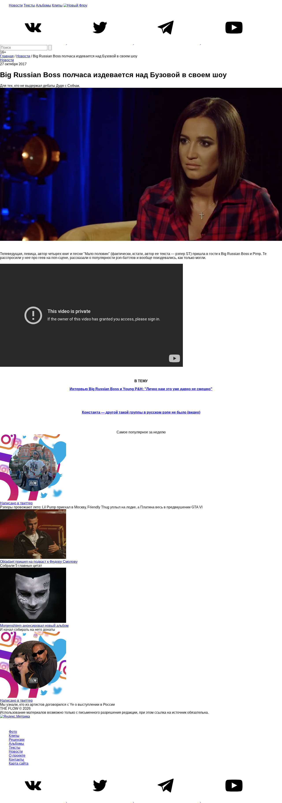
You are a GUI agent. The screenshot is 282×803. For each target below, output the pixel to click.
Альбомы (43, 5)
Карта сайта (18, 763)
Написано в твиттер (16, 503)
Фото (13, 732)
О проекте (17, 755)
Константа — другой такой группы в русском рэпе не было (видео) (141, 412)
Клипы (57, 5)
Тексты (29, 5)
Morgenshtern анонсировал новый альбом (34, 625)
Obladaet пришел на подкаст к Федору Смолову (39, 561)
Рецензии (16, 739)
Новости (16, 5)
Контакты (16, 759)
